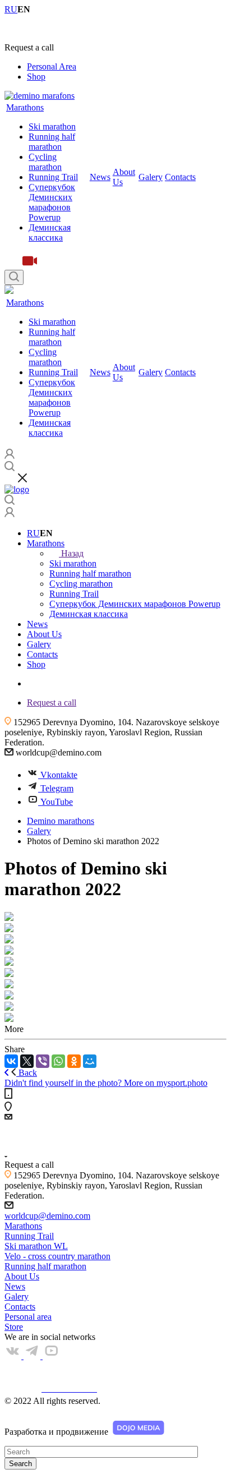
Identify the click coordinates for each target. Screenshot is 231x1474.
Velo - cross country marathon (57, 1256)
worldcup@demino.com (47, 1215)
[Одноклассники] (74, 1061)
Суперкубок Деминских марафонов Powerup (52, 202)
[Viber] (42, 1061)
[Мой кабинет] (9, 514)
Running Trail (53, 177)
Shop (36, 76)
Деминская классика (50, 232)
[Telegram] (33, 1356)
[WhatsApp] (58, 1061)
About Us (21, 1276)
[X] (27, 1061)
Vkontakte (58, 775)
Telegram (56, 788)
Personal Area (51, 66)
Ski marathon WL (36, 1246)
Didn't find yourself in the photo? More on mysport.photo (105, 1083)
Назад (72, 553)
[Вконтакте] (14, 1356)
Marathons (25, 107)
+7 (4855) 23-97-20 (39, 28)
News (100, 177)
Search (20, 1463)
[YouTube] (51, 1356)
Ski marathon (52, 126)
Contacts (180, 177)
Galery (150, 177)
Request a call (51, 702)
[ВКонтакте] (11, 1061)
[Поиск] (14, 277)
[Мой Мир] (89, 1061)
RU (33, 533)
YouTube (56, 802)
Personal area (28, 1316)
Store (13, 1327)
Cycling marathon (45, 162)
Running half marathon (52, 141)
